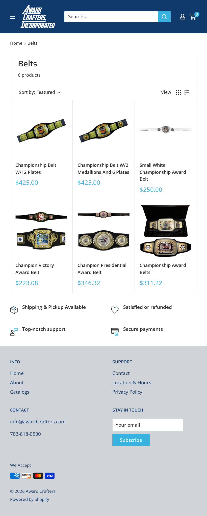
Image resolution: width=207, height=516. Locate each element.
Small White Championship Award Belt (163, 172)
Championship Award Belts (163, 268)
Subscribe (131, 440)
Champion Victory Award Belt (34, 268)
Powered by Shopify (29, 499)
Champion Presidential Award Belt (101, 268)
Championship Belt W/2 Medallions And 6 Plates (103, 168)
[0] (193, 17)
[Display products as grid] (178, 92)
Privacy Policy (127, 392)
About (17, 382)
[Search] (164, 16)
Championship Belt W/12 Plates (35, 168)
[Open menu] (12, 17)
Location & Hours (131, 382)
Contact (121, 373)
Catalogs (19, 392)
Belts (32, 43)
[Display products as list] (187, 92)
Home (16, 43)
